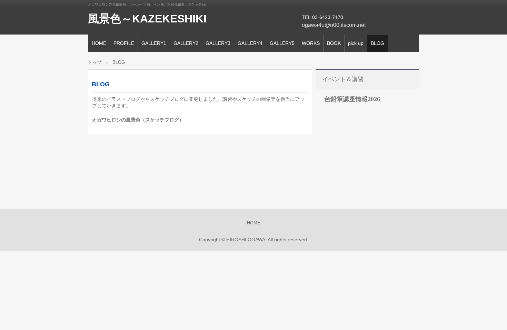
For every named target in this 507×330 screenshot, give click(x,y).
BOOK (334, 43)
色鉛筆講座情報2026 (352, 99)
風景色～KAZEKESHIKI (147, 18)
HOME (99, 43)
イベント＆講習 (343, 79)
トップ (94, 62)
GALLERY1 (153, 43)
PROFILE (123, 43)
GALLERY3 (218, 43)
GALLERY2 (185, 43)
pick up (356, 43)
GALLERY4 (250, 43)
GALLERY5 (282, 43)
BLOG (377, 43)
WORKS (311, 43)
